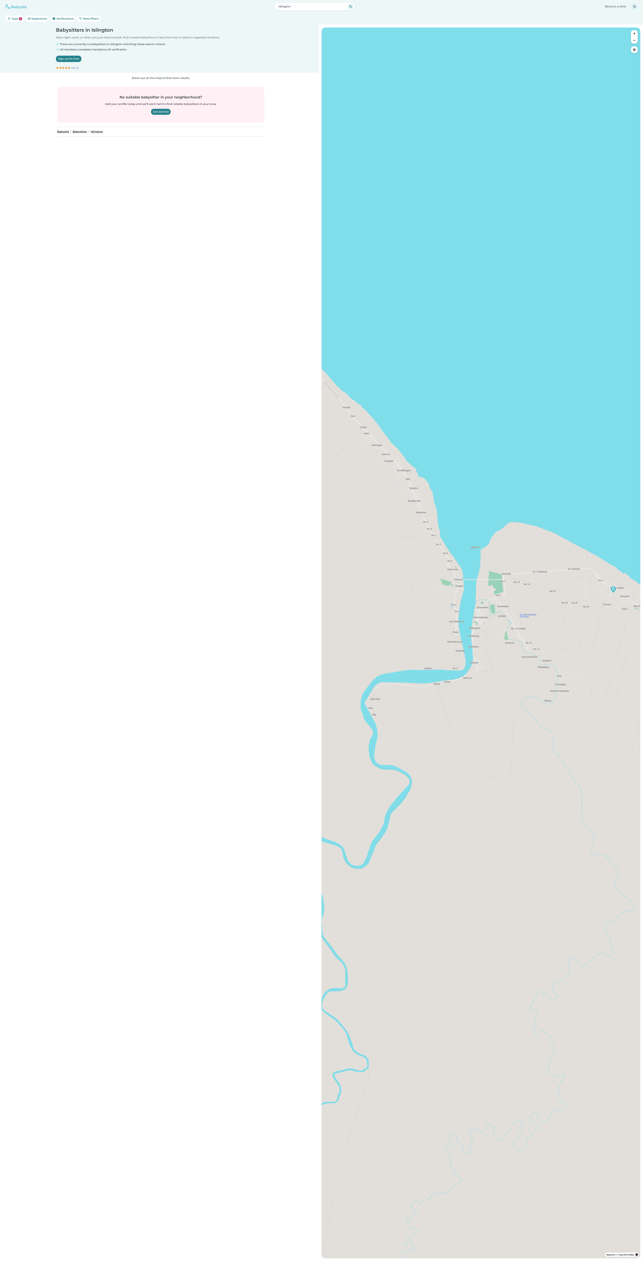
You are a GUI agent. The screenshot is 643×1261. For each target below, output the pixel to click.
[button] (613, 589)
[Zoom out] (634, 40)
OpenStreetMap (626, 1254)
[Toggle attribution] (637, 1255)
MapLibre (611, 1254)
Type (16, 18)
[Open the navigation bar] (634, 6)
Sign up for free (68, 58)
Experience (39, 18)
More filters (90, 18)
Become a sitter (615, 6)
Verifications (65, 18)
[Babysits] (16, 6)
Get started (161, 111)
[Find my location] (634, 49)
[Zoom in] (634, 33)
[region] (481, 642)
